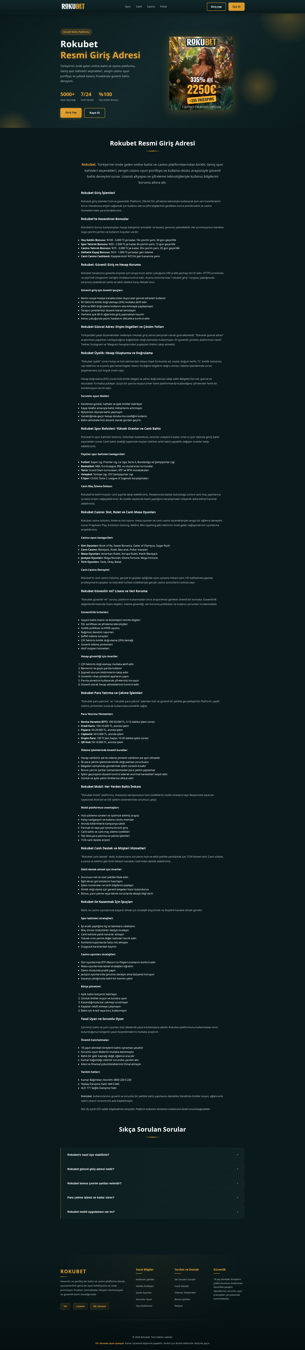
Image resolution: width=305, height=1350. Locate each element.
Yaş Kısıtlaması (144, 1305)
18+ (65, 1306)
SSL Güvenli (99, 1306)
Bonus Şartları (182, 1299)
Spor (128, 6)
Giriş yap (216, 6)
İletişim (179, 1305)
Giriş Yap (71, 112)
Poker (163, 6)
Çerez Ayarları (144, 1292)
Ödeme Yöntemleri (185, 1292)
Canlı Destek (182, 1286)
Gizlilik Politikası (145, 1286)
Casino (151, 6)
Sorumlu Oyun (144, 1299)
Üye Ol (237, 6)
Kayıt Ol (95, 113)
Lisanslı (80, 1306)
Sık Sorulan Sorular (185, 1279)
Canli (139, 6)
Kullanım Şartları (145, 1279)
